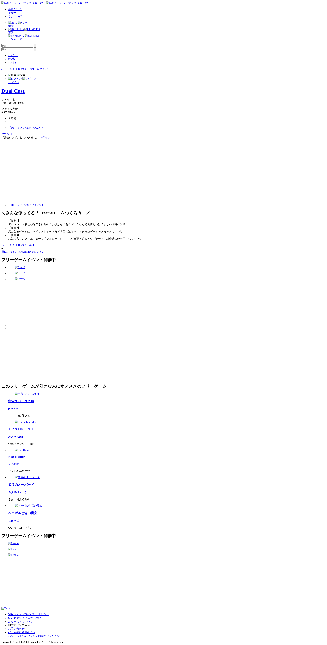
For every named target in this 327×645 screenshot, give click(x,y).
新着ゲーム (15, 9)
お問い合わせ (16, 628)
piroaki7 (13, 408)
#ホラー (13, 55)
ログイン (42, 68)
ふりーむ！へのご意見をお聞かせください (34, 635)
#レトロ (13, 62)
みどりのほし (16, 436)
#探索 (11, 58)
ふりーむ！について (20, 621)
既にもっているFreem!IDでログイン (23, 251)
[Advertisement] (26, 161)
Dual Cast (13, 91)
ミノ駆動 (13, 463)
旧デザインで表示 (19, 625)
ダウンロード (9, 134)
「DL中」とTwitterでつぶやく (26, 127)
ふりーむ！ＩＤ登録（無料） (19, 68)
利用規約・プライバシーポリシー (28, 614)
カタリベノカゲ (17, 492)
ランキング (15, 16)
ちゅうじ (13, 520)
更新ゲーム (15, 12)
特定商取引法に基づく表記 (24, 618)
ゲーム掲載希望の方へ (21, 632)
